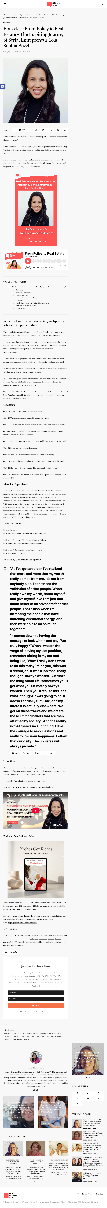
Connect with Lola (22, 295)
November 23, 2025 (90, 1169)
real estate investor (14, 1039)
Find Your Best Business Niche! (26, 306)
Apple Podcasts (46, 771)
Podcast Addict (28, 774)
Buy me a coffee (11, 952)
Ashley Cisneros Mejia (22, 52)
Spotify (56, 771)
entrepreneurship (31, 1033)
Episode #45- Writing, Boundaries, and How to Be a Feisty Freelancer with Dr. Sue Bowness (35, 1170)
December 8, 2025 (36, 1178)
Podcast (6, 22)
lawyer (8, 1036)
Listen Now (19, 300)
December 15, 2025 (14, 1178)
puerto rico (56, 1036)
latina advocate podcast (51, 1033)
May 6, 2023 (7, 52)
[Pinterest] (88, 1098)
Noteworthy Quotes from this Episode (28, 298)
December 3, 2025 (59, 1174)
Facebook (43, 938)
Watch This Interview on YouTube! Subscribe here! (32, 303)
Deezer (42, 774)
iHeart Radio (16, 774)
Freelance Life (13, 1162)
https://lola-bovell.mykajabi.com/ (16, 553)
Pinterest (18, 945)
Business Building (13, 1160)
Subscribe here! (46, 787)
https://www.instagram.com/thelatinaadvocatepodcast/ (24, 533)
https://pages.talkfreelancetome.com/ (22, 922)
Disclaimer (100, 1194)
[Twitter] (77, 1098)
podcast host (43, 1036)
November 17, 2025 (90, 1181)
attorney (17, 1033)
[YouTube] (98, 1098)
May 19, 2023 (45, 1116)
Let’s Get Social (21, 308)
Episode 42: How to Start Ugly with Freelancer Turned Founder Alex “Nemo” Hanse (92, 1176)
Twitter (58, 938)
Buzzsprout (38, 781)
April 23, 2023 (12, 1116)
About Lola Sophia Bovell (24, 293)
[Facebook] (98, 1093)
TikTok (51, 938)
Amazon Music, (33, 771)
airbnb (7, 1033)
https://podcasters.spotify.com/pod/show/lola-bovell (23, 543)
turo (27, 1039)
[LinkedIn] (77, 1103)
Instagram (34, 938)
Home (5, 14)
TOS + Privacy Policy (85, 1194)
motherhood (20, 1036)
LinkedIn (49, 942)
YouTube (10, 942)
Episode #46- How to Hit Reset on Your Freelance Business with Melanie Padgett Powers (13, 1170)
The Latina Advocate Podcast (48, 335)
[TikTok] (88, 1093)
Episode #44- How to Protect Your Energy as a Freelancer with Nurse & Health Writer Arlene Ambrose (58, 1166)
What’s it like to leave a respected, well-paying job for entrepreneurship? (39, 287)
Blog (14, 14)
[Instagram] (77, 1093)
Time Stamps (20, 290)
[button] (2, 86)
